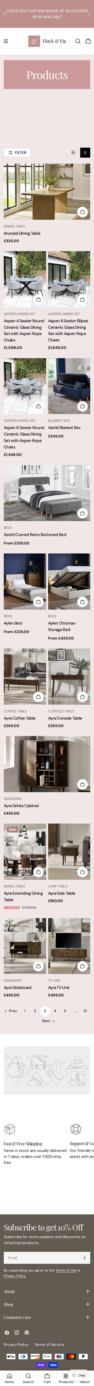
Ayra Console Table (65, 718)
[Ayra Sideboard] (25, 946)
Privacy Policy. (15, 1276)
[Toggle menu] (6, 41)
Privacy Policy (16, 1344)
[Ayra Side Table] (69, 852)
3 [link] (45, 1010)
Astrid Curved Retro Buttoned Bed (35, 534)
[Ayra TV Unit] (69, 946)
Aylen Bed (13, 623)
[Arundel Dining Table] (47, 192)
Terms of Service (49, 1344)
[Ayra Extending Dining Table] (25, 852)
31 (85, 1010)
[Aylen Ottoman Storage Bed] (69, 581)
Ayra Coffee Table (20, 718)
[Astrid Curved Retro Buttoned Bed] (47, 493)
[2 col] (85, 153)
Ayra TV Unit (59, 987)
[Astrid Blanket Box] (69, 386)
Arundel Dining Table (22, 233)
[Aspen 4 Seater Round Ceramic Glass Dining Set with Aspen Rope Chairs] (25, 279)
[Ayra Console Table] (69, 676)
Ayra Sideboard (18, 987)
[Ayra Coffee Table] (25, 676)
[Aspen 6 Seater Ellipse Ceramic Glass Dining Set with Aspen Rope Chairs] (69, 279)
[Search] (78, 41)
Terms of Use (65, 1270)
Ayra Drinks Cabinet (21, 805)
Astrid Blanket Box (64, 427)
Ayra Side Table (61, 893)
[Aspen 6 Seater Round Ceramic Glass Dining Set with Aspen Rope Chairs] (25, 386)
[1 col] (73, 153)
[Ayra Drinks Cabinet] (47, 764)
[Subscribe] (84, 1258)
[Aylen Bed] (25, 581)
